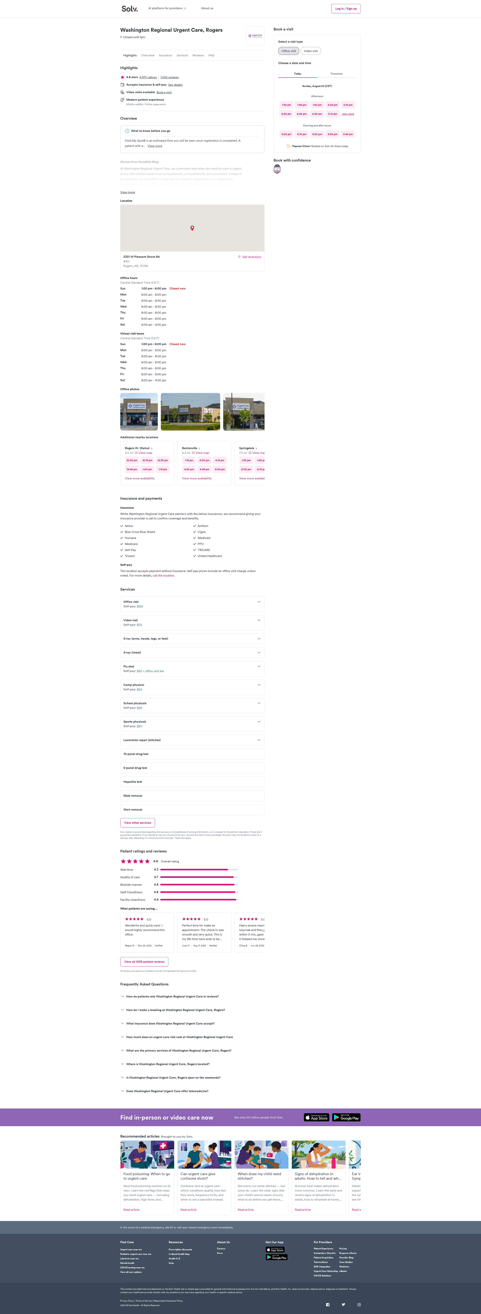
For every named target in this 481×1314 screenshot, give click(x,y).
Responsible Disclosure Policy (168, 1300)
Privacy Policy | (127, 1300)
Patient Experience (323, 1248)
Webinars (344, 1266)
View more (154, 146)
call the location (163, 575)
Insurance (165, 55)
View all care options (131, 1272)
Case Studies (346, 1262)
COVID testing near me (132, 1267)
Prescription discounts (180, 1249)
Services (182, 55)
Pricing (343, 1248)
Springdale (246, 448)
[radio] (286, 105)
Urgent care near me (131, 1249)
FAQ (211, 55)
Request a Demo (348, 1253)
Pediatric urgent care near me (135, 1254)
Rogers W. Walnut (137, 448)
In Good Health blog (179, 1254)
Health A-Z (174, 1258)
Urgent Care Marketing (326, 1271)
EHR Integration (322, 1266)
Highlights (130, 55)
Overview (147, 55)
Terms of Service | (144, 1300)
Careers (221, 1248)
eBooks (343, 1271)
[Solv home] (129, 8)
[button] (139, 412)
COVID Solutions (322, 1275)
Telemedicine (321, 1262)
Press (220, 1253)
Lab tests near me (129, 1258)
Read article (131, 1209)
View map (145, 453)
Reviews (198, 55)
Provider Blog (346, 1257)
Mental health (127, 1263)
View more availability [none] (139, 478)
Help (171, 1263)
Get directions (251, 257)
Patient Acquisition (323, 1257)
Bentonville (189, 448)
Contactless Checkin (325, 1253)
